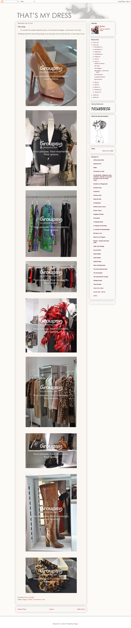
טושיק (95, 295)
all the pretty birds (98, 160)
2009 (94, 95)
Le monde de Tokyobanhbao (101, 229)
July (96, 59)
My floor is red (97, 233)
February (97, 89)
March (96, 87)
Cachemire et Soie (98, 171)
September (98, 54)
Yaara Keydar (97, 284)
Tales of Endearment (99, 265)
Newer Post (22, 609)
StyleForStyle (97, 261)
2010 (94, 45)
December (98, 47)
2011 (94, 42)
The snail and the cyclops (100, 276)
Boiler (95, 167)
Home (51, 609)
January (97, 92)
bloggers (24, 599)
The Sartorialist (97, 273)
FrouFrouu (96, 191)
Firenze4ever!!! (98, 74)
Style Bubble (97, 254)
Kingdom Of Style (98, 214)
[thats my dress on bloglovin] (99, 143)
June (96, 61)
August (97, 56)
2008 (94, 97)
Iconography (97, 203)
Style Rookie (97, 257)
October (97, 52)
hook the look (97, 199)
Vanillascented (97, 280)
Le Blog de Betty (98, 222)
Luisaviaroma (37, 599)
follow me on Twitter (107, 151)
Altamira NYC (97, 164)
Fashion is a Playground (100, 184)
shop (43, 599)
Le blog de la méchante (100, 225)
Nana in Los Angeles (99, 237)
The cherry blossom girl (100, 269)
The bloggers (98, 68)
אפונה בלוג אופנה (98, 288)
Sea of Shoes (97, 250)
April (96, 85)
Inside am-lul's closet (99, 206)
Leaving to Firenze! (99, 77)
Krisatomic (96, 218)
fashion (30, 599)
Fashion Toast (97, 187)
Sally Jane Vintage (98, 246)
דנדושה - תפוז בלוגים (99, 292)
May (96, 82)
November (98, 49)
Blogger (75, 624)
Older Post (81, 609)
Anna (103, 26)
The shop (97, 66)
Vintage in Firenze (99, 63)
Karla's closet (97, 210)
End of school (98, 79)
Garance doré (97, 195)
